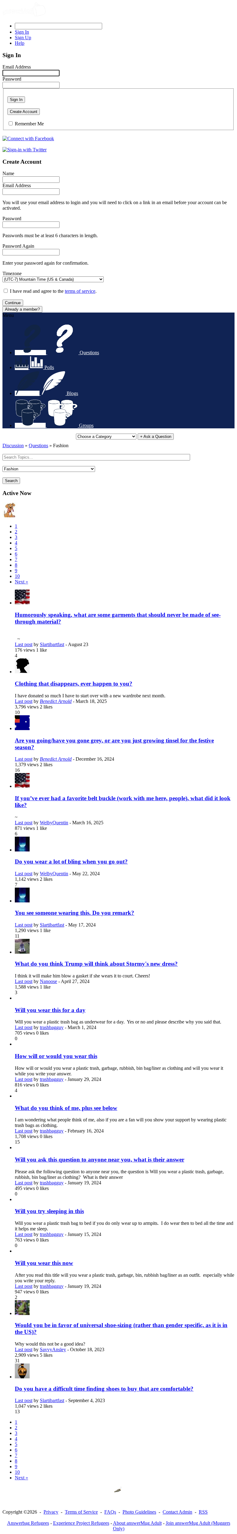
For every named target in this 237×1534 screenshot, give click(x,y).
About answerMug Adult (137, 1523)
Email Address (16, 66)
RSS (203, 1512)
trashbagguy (52, 1027)
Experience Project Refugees (81, 1523)
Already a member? (22, 309)
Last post (23, 644)
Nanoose (48, 981)
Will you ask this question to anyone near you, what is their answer (99, 1159)
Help (19, 43)
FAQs (110, 1512)
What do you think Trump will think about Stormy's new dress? (96, 963)
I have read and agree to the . (53, 291)
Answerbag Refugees (28, 1523)
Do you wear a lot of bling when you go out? (71, 861)
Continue (13, 302)
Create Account (23, 111)
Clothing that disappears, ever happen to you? (73, 683)
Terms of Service (81, 1512)
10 (17, 576)
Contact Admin (177, 1512)
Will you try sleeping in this (49, 1211)
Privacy (51, 1512)
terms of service (80, 291)
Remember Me (29, 123)
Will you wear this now (44, 1263)
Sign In (16, 99)
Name (8, 173)
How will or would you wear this (56, 1056)
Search (11, 480)
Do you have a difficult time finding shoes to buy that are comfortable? (104, 1388)
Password (11, 79)
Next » (21, 581)
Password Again (18, 246)
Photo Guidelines (139, 1512)
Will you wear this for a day (50, 1010)
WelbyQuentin (54, 822)
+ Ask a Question (155, 436)
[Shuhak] (9, 515)
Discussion (13, 445)
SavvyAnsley (53, 1349)
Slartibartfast (52, 644)
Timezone (12, 273)
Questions (38, 445)
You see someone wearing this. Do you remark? (74, 913)
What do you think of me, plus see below (66, 1108)
